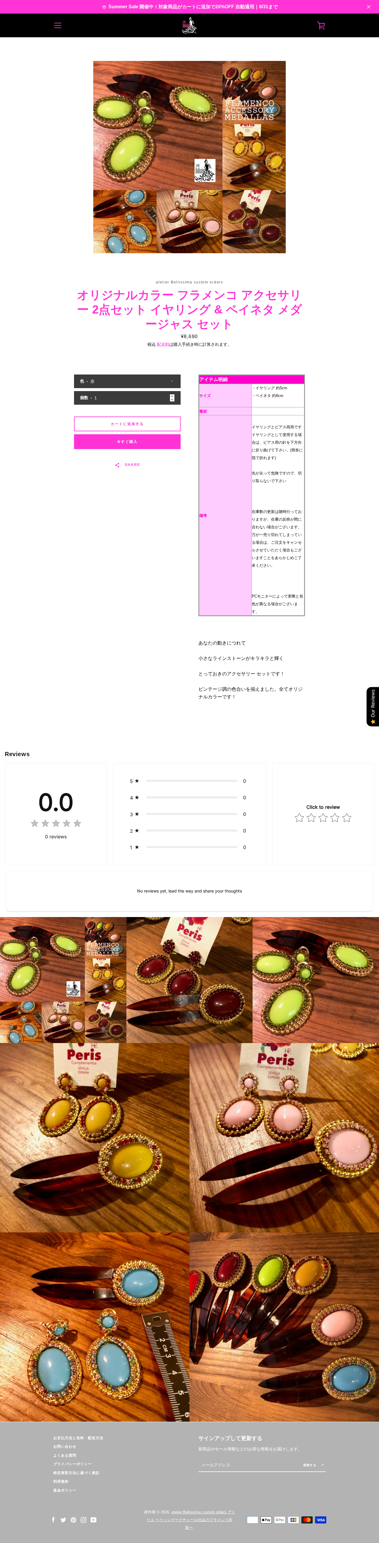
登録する (310, 1465)
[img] (56, 824)
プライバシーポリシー (72, 1464)
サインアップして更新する (230, 1438)
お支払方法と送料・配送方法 (78, 1438)
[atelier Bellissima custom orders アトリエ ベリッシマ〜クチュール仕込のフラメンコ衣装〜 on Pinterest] (73, 1519)
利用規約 (61, 1481)
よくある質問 (64, 1455)
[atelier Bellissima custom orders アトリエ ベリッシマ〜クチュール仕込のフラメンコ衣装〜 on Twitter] (63, 1519)
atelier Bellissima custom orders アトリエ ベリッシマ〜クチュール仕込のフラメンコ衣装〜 (191, 1520)
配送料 (163, 344)
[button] (189, 781)
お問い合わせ (64, 1446)
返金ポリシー (64, 1490)
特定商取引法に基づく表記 (76, 1473)
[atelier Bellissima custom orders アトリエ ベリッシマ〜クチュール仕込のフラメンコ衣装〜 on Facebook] (53, 1519)
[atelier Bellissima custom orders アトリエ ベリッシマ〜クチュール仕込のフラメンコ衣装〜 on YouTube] (94, 1519)
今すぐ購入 (127, 442)
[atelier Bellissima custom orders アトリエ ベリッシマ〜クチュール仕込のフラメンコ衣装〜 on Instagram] (83, 1519)
